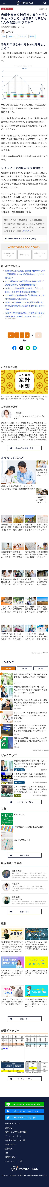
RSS (6, 1152)
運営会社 (8, 1127)
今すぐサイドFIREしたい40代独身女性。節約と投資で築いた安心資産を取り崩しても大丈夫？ (24, 306)
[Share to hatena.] (35, 348)
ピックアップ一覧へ (24, 802)
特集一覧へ (24, 855)
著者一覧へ (24, 912)
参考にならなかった (39, 254)
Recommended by (37, 653)
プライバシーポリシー (14, 1136)
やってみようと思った (9, 254)
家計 (3, 36)
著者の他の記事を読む (25, 448)
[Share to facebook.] (14, 348)
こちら (26, 231)
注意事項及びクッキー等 (15, 1140)
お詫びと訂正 (10, 1157)
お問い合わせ (10, 1144)
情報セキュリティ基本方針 (16, 1132)
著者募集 (8, 1148)
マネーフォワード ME (13, 1161)
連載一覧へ (24, 1019)
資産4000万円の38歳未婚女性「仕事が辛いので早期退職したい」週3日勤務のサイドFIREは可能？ (25, 274)
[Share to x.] (21, 348)
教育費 (32, 36)
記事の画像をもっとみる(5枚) (22, 238)
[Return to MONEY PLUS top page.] (24, 2)
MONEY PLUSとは (12, 1123)
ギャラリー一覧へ (24, 1079)
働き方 (11, 36)
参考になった (24, 255)
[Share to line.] (28, 348)
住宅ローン (22, 36)
